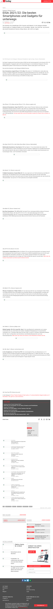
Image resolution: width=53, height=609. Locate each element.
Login (27, 591)
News (4, 7)
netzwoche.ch (6, 600)
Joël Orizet (7, 23)
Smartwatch (25, 506)
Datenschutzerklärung (23, 607)
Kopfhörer (19, 506)
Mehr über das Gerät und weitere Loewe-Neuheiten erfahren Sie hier (28, 335)
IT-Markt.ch (5, 598)
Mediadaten (5, 588)
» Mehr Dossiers (45, 520)
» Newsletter (31, 572)
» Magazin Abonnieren (34, 566)
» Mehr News (22, 514)
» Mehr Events (21, 520)
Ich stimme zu (40, 605)
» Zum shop (31, 569)
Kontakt (28, 588)
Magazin (4, 591)
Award (30, 506)
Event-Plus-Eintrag (30, 589)
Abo (3, 589)
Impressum (29, 598)
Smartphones (8, 506)
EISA (3, 506)
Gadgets (14, 506)
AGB (27, 600)
